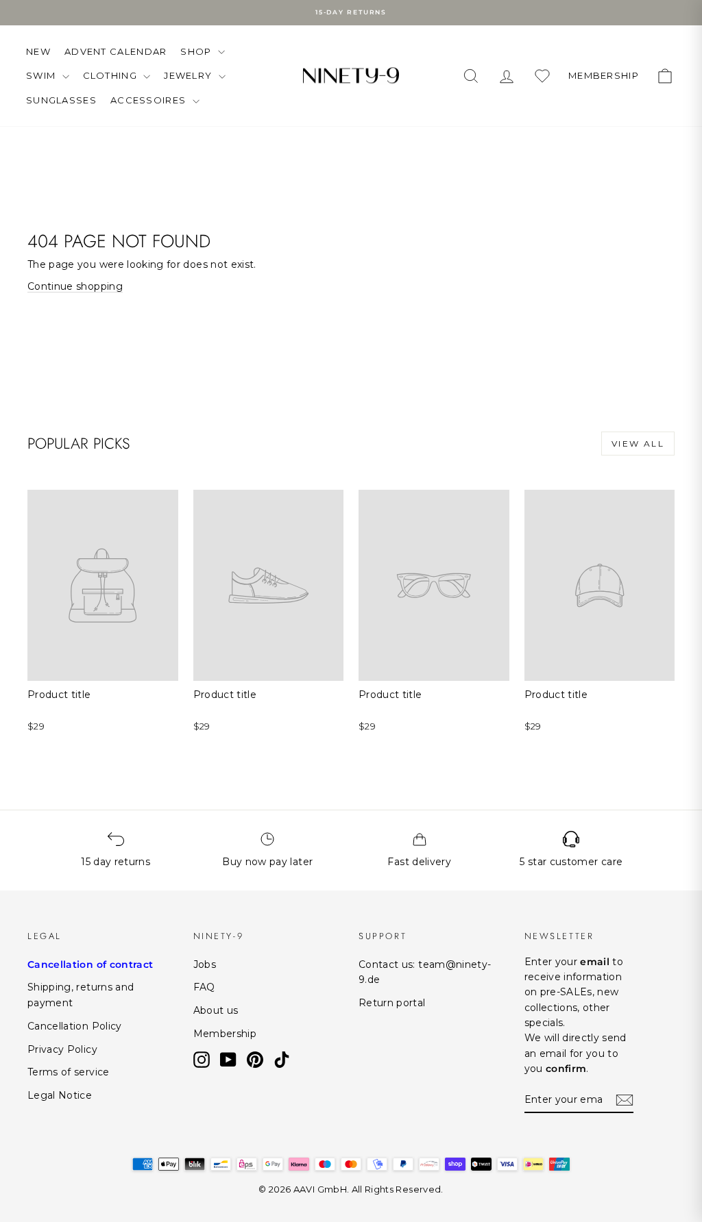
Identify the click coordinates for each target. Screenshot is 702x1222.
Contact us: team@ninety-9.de (425, 972)
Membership (225, 1033)
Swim (42, 75)
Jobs (204, 964)
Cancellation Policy (74, 1026)
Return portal (392, 1003)
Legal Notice (59, 1095)
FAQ (204, 987)
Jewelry (189, 75)
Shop (197, 51)
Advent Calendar (115, 51)
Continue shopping (75, 286)
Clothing (112, 75)
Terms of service (68, 1072)
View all (638, 443)
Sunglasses (61, 100)
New (38, 51)
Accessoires (149, 100)
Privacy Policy (62, 1049)
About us (216, 1010)
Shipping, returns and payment (80, 994)
